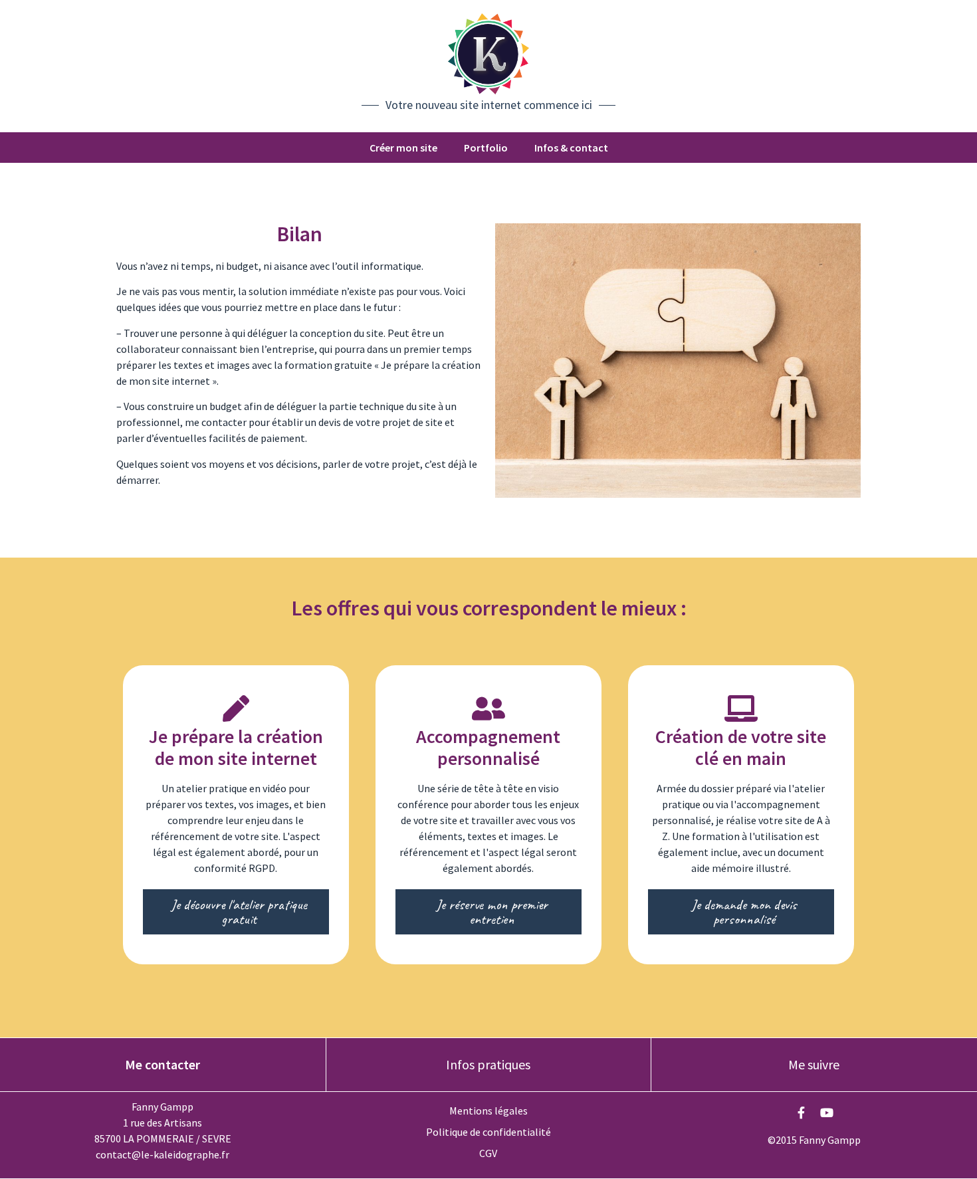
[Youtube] (827, 1113)
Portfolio (486, 147)
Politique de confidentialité (488, 1131)
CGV (488, 1153)
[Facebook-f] (802, 1113)
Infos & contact (571, 147)
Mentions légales (488, 1110)
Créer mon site (403, 147)
